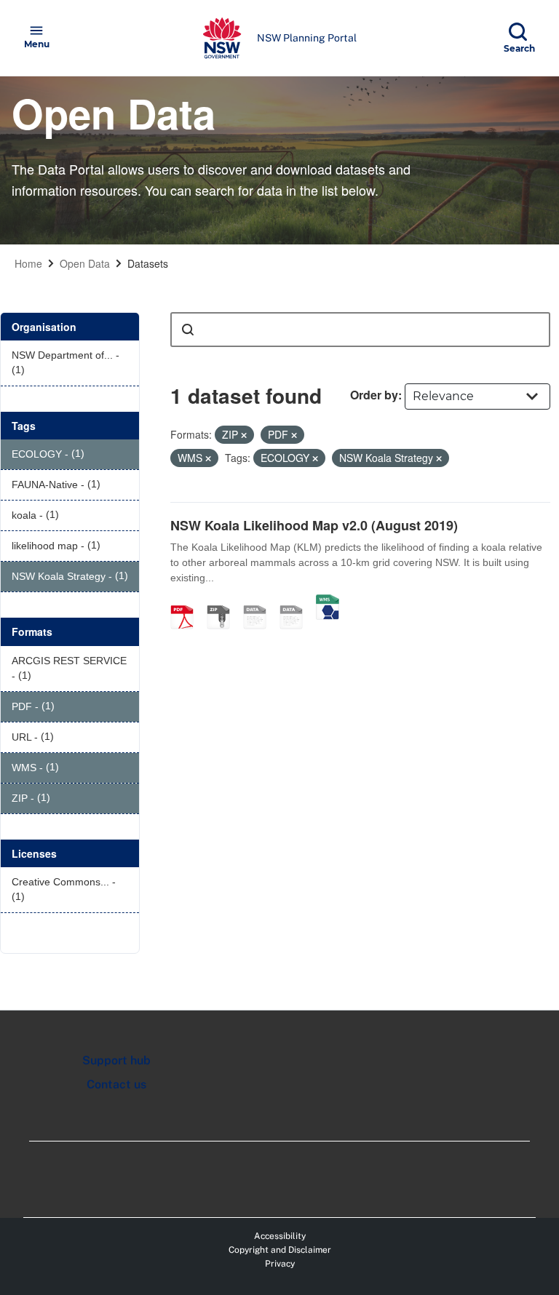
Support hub (116, 1060)
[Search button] (187, 329)
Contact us (116, 1084)
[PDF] (187, 601)
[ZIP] (223, 601)
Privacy (280, 1264)
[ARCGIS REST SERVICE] (296, 601)
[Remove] (244, 435)
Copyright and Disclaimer (280, 1250)
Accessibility (280, 1236)
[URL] (260, 601)
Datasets (147, 263)
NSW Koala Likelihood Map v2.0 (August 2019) (314, 525)
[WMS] (327, 601)
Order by (374, 394)
